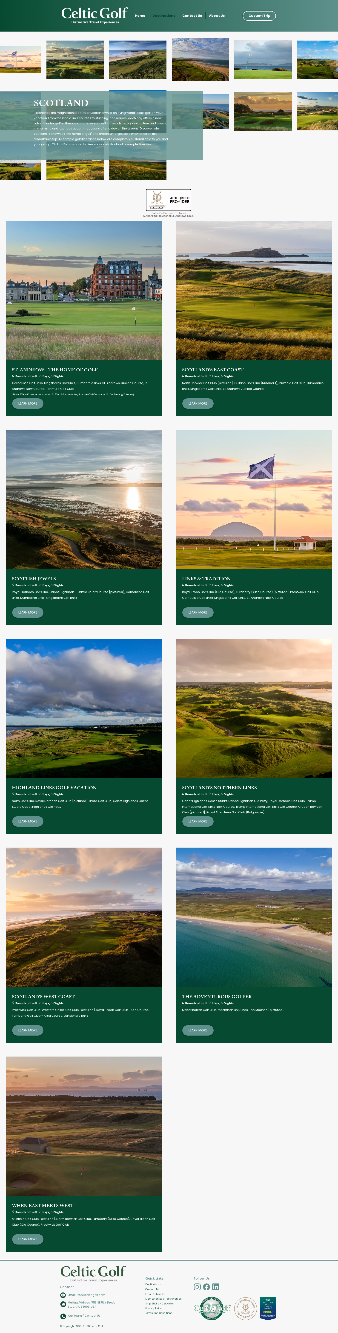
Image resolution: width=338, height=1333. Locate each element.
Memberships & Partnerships (163, 1299)
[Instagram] (197, 1286)
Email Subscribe (155, 1294)
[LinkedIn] (215, 1286)
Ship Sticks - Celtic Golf (159, 1303)
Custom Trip (152, 1289)
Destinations (153, 1284)
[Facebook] (206, 1286)
